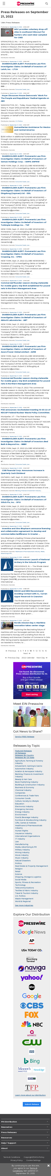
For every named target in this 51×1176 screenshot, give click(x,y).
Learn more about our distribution (30, 1095)
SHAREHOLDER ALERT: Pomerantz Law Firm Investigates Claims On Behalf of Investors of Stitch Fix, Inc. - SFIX (23, 499)
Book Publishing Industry (26, 782)
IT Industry (20, 839)
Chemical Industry (23, 790)
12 (37, 651)
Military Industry (22, 850)
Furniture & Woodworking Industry (30, 820)
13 (40, 651)
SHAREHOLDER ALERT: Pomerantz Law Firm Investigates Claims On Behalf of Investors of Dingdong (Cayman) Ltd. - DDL (23, 190)
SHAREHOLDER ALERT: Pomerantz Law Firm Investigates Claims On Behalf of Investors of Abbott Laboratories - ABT (23, 317)
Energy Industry (22, 812)
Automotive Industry (24, 769)
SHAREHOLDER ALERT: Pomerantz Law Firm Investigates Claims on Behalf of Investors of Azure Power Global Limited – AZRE (23, 349)
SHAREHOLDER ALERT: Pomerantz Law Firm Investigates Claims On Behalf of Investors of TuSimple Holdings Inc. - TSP (23, 222)
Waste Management (24, 899)
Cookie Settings (33, 1160)
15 (46, 651)
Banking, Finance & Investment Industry (28, 490)
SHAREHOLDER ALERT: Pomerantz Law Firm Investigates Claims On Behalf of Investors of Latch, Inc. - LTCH (23, 66)
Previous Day (14, 658)
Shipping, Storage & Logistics (28, 877)
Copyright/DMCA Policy (34, 1157)
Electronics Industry (24, 806)
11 (33, 651)
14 (43, 651)
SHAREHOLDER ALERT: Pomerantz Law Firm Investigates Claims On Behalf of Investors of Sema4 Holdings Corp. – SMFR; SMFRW (23, 159)
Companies (20, 793)
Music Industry (21, 858)
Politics (18, 863)
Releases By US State (24, 757)
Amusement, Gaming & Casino (28, 766)
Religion (19, 869)
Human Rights (21, 831)
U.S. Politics (19, 121)
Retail (17, 871)
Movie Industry (22, 855)
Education (19, 804)
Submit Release (32, 1104)
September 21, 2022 (16, 27)
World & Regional (23, 901)
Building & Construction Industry (30, 785)
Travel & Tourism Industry (26, 893)
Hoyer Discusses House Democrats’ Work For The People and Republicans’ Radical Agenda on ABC (25, 98)
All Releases (20, 753)
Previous (12, 651)
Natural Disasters (23, 860)
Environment (21, 815)
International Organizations (27, 836)
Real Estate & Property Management (31, 866)
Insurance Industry (23, 833)
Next (25, 653)
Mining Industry (22, 852)
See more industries (24, 905)
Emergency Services (24, 809)
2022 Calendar (28, 658)
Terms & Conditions (11, 1157)
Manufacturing (21, 844)
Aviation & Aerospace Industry (28, 771)
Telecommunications (24, 888)
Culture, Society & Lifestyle (27, 801)
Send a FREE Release (24, 737)
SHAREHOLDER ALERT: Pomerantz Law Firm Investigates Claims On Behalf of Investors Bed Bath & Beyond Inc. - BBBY (24, 441)
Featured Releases (23, 751)
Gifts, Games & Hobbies (25, 823)
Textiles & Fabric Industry (26, 890)
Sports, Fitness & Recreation (28, 882)
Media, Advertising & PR (26, 847)
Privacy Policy (17, 1160)
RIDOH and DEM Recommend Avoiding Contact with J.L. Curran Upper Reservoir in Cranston (30, 594)
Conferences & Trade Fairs (27, 796)
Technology (20, 885)
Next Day (41, 658)
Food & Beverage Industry (26, 817)
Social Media (20, 880)
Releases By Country (24, 755)
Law (28, 89)
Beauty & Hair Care (23, 779)
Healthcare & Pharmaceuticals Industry (27, 551)
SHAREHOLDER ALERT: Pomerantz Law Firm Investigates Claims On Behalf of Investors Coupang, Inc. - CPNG (23, 254)
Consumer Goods (20, 89)
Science (18, 874)
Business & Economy (24, 787)
